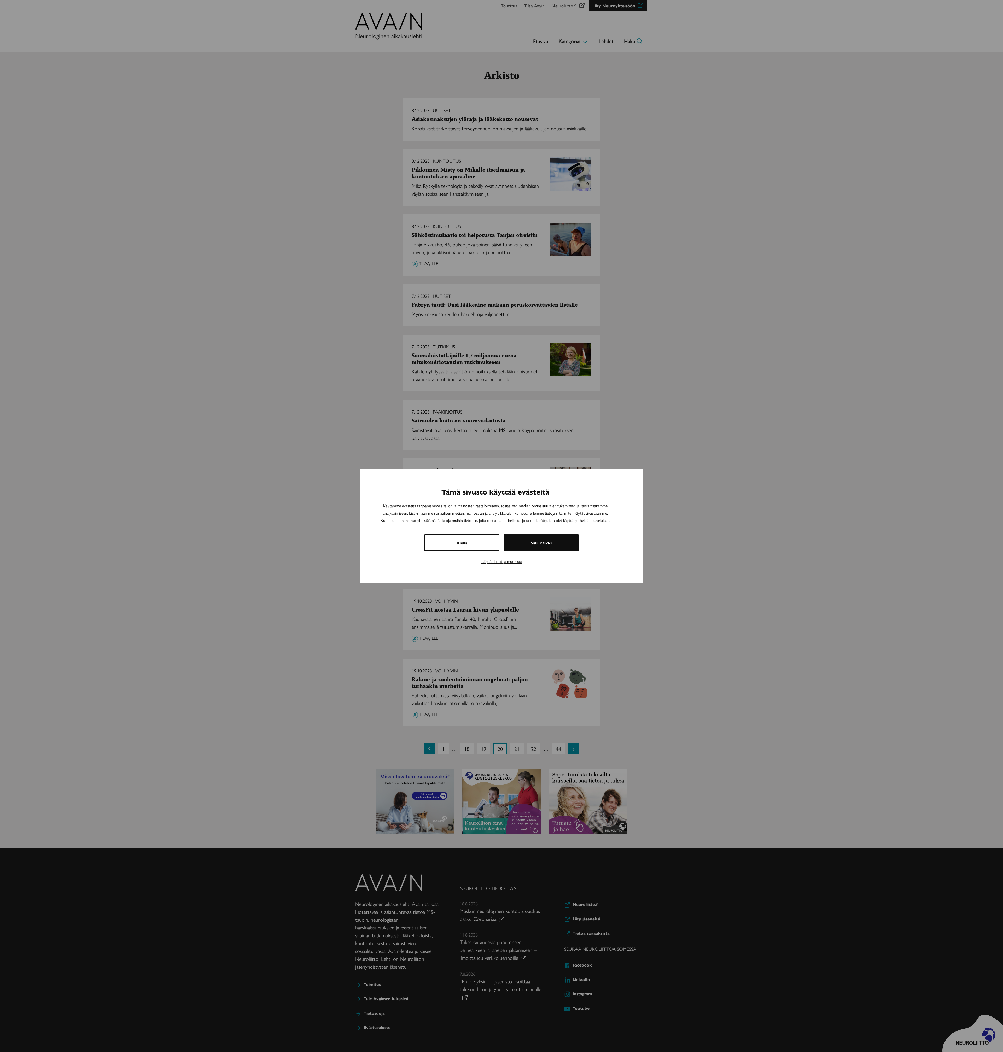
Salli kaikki (541, 543)
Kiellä (462, 543)
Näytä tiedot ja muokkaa (501, 561)
